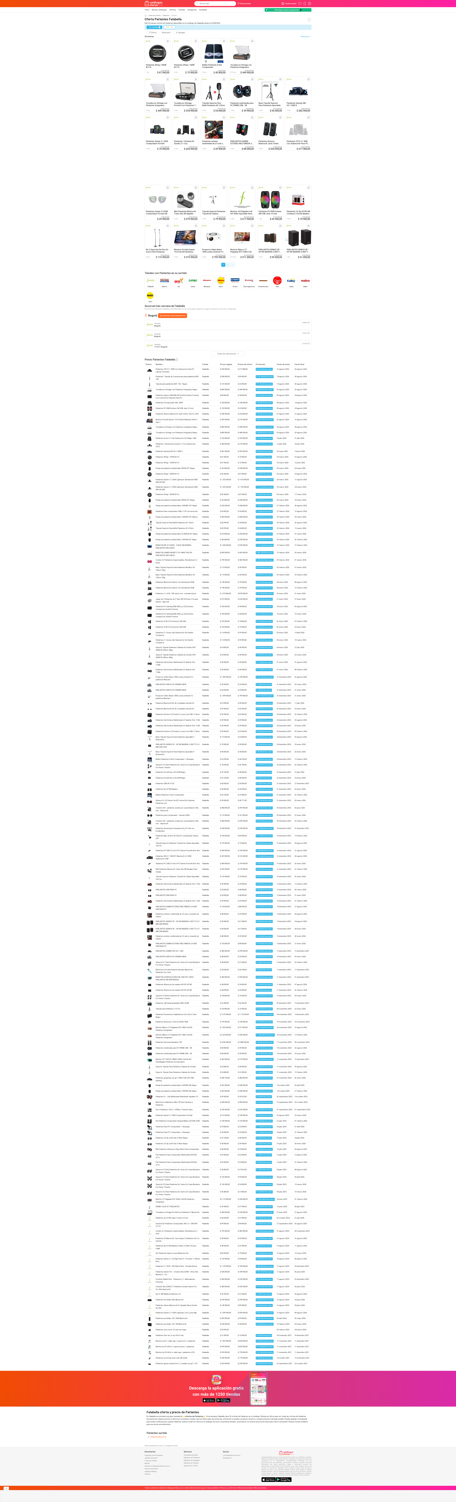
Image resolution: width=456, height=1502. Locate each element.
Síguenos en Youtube (191, 1463)
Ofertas (172, 10)
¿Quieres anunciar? (151, 1458)
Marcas (147, 1463)
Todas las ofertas (154, 15)
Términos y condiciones (228, 1488)
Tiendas (181, 10)
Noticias (147, 1474)
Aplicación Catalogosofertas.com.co (157, 1466)
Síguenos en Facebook (192, 1457)
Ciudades (203, 10)
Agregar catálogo (151, 1471)
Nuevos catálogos (159, 10)
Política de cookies (259, 1488)
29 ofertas (149, 36)
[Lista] (310, 3)
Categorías (192, 10)
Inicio (147, 10)
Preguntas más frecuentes (154, 1455)
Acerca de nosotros (151, 1469)
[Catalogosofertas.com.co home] (154, 4)
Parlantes (166, 15)
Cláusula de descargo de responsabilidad (204, 1488)
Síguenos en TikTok (191, 1466)
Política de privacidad (244, 1488)
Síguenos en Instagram (192, 1460)
